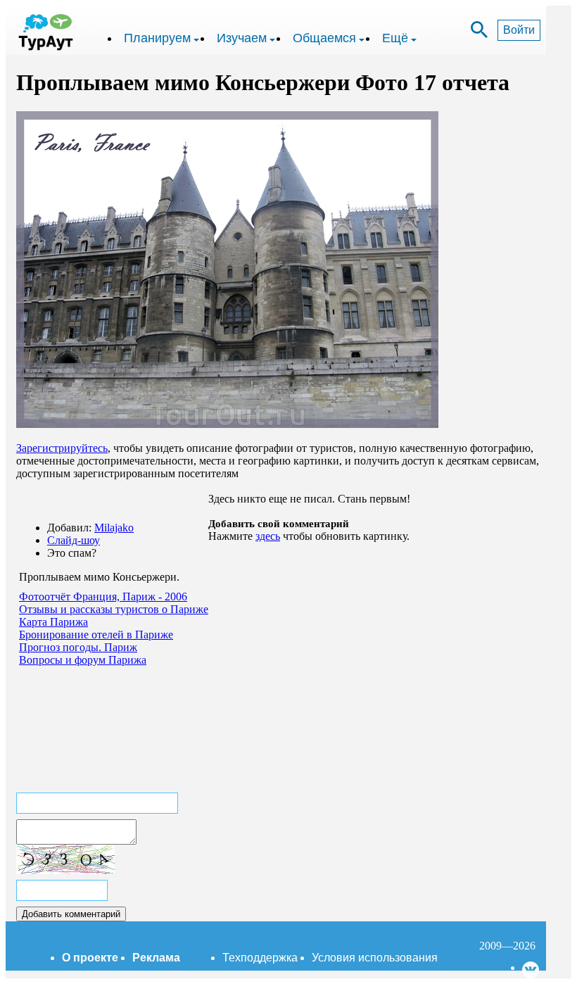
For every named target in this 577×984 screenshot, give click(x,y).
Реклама (156, 958)
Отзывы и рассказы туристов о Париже (113, 609)
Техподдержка (260, 958)
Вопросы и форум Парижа (82, 660)
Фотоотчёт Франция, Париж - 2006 (103, 597)
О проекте (90, 958)
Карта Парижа (53, 622)
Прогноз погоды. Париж (78, 647)
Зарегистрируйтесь (62, 448)
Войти (519, 30)
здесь (267, 536)
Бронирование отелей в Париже (96, 635)
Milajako (114, 528)
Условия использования (375, 958)
